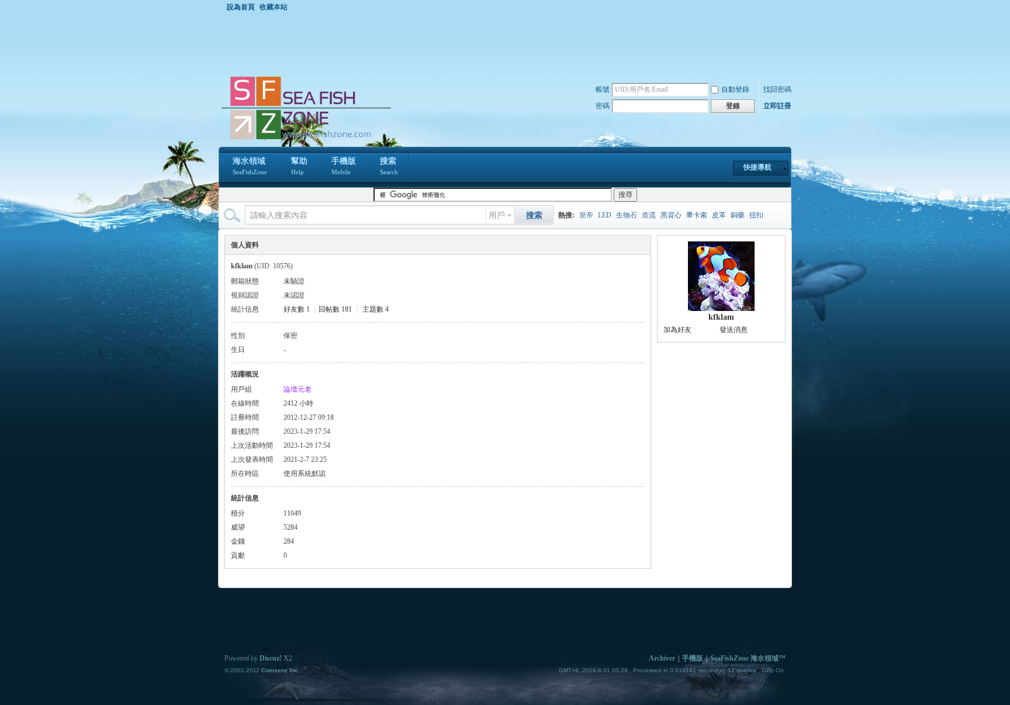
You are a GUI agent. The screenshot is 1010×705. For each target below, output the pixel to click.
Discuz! (271, 658)
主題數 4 (375, 309)
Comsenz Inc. (280, 670)
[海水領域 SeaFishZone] (306, 140)
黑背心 (671, 215)
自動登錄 (735, 89)
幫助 (299, 166)
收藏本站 (274, 7)
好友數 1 (296, 309)
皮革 (719, 215)
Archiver (662, 658)
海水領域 (250, 166)
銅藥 (738, 215)
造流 (649, 215)
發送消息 (734, 330)
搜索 (389, 166)
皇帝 (586, 215)
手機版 (343, 166)
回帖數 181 (335, 309)
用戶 (497, 215)
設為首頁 (241, 7)
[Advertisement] (507, 43)
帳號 (603, 89)
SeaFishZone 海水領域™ (748, 658)
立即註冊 (777, 106)
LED (604, 215)
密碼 (603, 106)
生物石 (626, 215)
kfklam (721, 317)
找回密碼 (777, 89)
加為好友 (677, 330)
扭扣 (756, 215)
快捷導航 (757, 167)
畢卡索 (696, 215)
